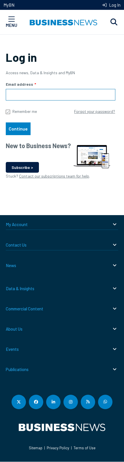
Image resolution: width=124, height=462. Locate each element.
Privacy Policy (58, 448)
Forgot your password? (94, 111)
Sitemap (35, 448)
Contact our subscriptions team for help (54, 176)
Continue (18, 128)
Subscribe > (22, 167)
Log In (114, 5)
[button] (114, 22)
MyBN (8, 5)
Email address (19, 84)
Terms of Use (84, 448)
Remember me (24, 111)
